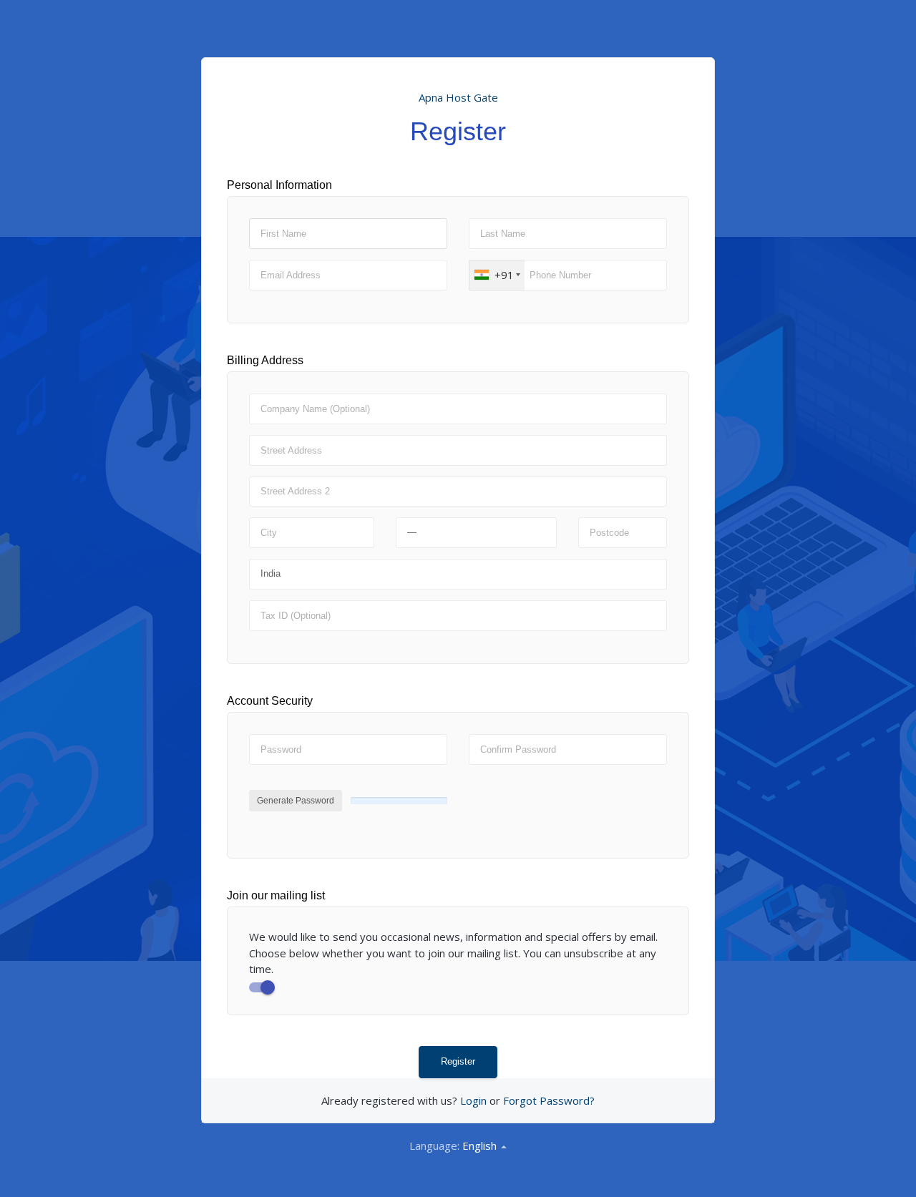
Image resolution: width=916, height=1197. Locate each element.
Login (473, 1100)
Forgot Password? (549, 1100)
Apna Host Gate (458, 97)
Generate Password (295, 801)
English (481, 1145)
